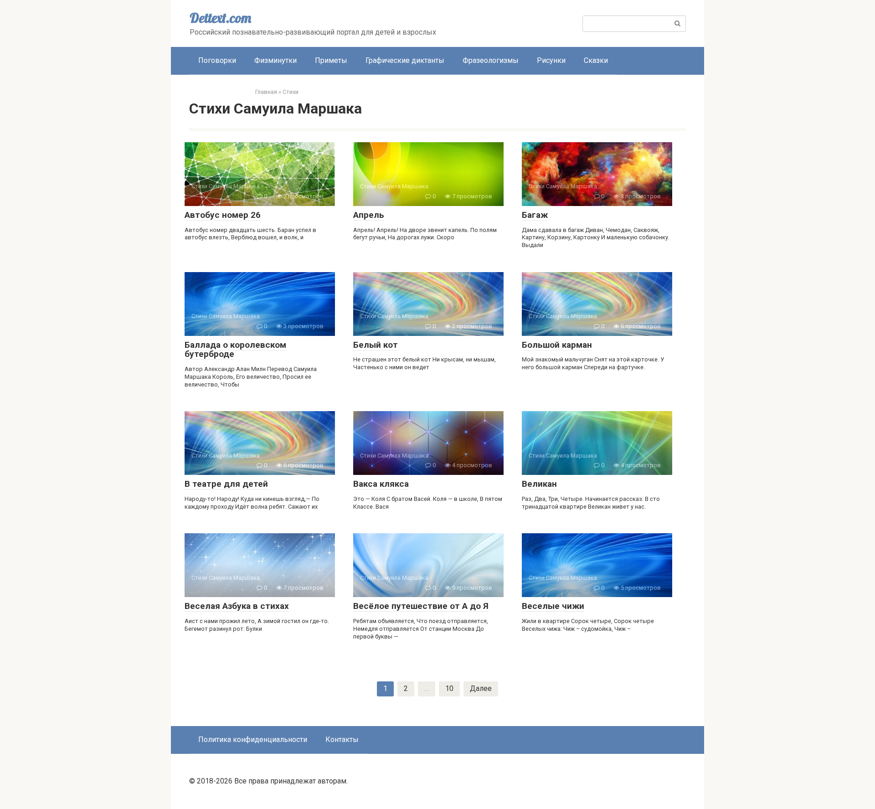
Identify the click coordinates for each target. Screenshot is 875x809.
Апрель (368, 215)
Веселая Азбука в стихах (237, 606)
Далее (481, 688)
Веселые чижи (553, 606)
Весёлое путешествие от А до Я (421, 606)
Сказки (596, 60)
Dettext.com (220, 17)
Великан (539, 484)
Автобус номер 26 (223, 215)
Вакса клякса (381, 484)
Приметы (331, 60)
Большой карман (557, 345)
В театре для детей (226, 484)
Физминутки (275, 60)
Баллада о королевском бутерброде (235, 350)
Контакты (342, 739)
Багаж (535, 215)
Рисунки (551, 60)
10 (449, 688)
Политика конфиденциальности (252, 739)
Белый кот (375, 345)
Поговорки (217, 60)
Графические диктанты (404, 60)
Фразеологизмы (491, 60)
